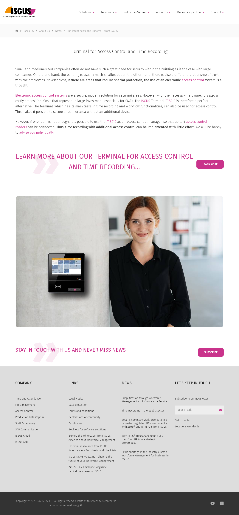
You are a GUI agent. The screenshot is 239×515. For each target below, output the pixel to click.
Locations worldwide (187, 426)
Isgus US (29, 31)
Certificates (75, 423)
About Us (162, 12)
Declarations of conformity (84, 417)
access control (193, 80)
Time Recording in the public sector (143, 410)
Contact (216, 12)
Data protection (78, 404)
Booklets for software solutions (87, 429)
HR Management (25, 404)
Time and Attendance (28, 398)
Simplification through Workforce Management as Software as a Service (144, 400)
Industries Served (135, 12)
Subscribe (211, 352)
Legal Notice (76, 398)
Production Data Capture (30, 417)
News (58, 31)
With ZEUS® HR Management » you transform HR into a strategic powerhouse (142, 439)
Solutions (85, 12)
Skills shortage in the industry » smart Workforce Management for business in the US (145, 455)
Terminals (107, 12)
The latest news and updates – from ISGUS (92, 31)
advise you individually (36, 132)
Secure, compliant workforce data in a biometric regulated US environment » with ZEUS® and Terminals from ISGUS (144, 423)
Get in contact (183, 420)
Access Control (24, 411)
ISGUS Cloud (22, 435)
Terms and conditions (81, 411)
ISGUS (145, 101)
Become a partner (189, 12)
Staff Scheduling (25, 423)
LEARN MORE (210, 164)
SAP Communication (27, 429)
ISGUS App (21, 442)
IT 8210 (170, 101)
